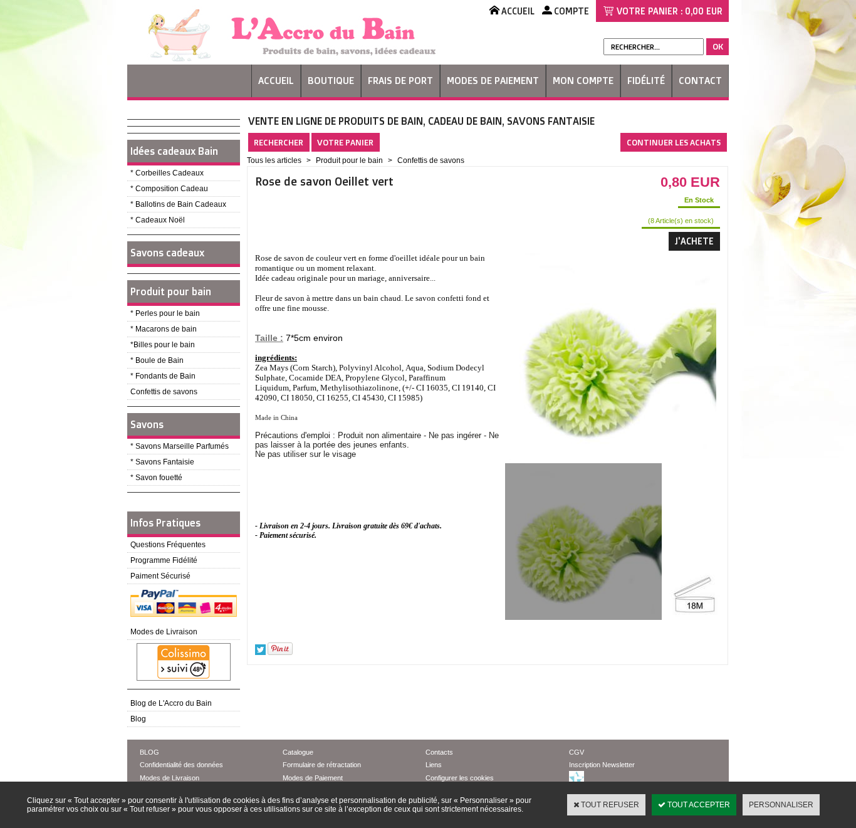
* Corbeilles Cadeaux (167, 173)
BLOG (149, 752)
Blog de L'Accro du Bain (171, 703)
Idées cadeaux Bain (174, 151)
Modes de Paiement (493, 80)
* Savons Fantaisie (162, 462)
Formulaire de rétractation (322, 764)
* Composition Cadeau (169, 188)
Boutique (331, 80)
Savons (147, 424)
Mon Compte (583, 80)
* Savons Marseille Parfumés (179, 446)
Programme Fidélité (163, 560)
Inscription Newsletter (602, 764)
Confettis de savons (163, 391)
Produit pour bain (170, 291)
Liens (433, 764)
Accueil (276, 80)
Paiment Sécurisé (160, 576)
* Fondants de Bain (163, 376)
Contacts (439, 752)
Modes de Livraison (163, 631)
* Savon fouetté (156, 477)
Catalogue (298, 752)
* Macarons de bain (163, 329)
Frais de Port (400, 80)
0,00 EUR (704, 11)
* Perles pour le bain (165, 313)
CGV (576, 752)
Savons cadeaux (167, 252)
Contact (700, 80)
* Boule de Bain (157, 360)
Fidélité (646, 80)
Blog (138, 719)
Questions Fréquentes (168, 544)
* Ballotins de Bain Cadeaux (178, 204)
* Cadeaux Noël (157, 220)
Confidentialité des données (181, 764)
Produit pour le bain (349, 160)
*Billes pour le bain (162, 344)
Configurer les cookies (459, 778)
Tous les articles (274, 160)
